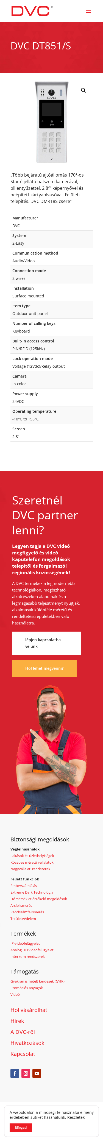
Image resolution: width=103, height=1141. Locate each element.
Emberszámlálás (23, 885)
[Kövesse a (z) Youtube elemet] (36, 1073)
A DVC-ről (22, 1032)
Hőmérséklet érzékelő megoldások (38, 898)
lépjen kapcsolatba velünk (43, 643)
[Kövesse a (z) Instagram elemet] (25, 1073)
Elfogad (21, 1127)
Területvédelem (23, 918)
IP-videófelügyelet (25, 943)
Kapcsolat (22, 1054)
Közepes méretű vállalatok (32, 862)
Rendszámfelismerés (27, 912)
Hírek (17, 1021)
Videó (15, 994)
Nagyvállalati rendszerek (30, 868)
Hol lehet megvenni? (44, 668)
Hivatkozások (27, 1043)
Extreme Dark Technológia (31, 892)
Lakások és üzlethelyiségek (32, 855)
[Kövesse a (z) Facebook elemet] (14, 1073)
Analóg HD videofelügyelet (32, 949)
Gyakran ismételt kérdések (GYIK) (37, 981)
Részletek (76, 1117)
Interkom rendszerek (27, 956)
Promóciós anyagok (26, 987)
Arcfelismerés (21, 905)
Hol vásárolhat (28, 1010)
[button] (83, 90)
